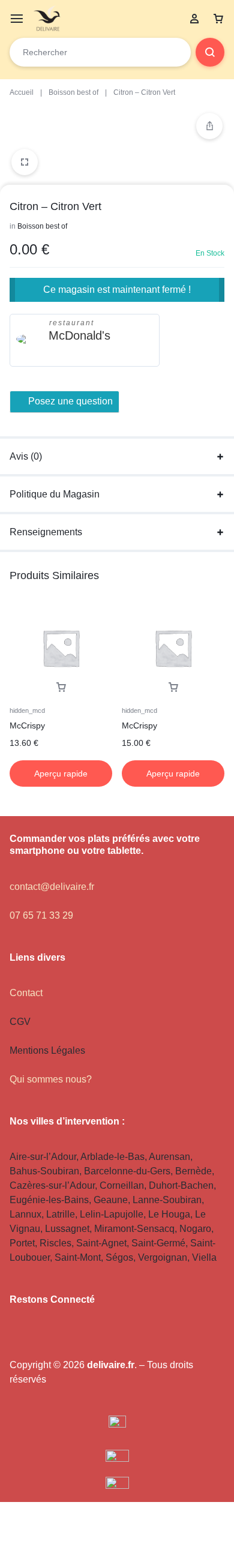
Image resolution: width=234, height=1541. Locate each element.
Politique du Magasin (55, 494)
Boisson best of (73, 92)
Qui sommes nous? (51, 1079)
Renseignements (46, 532)
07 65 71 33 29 (41, 915)
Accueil (22, 92)
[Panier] (218, 19)
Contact (26, 993)
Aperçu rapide (61, 773)
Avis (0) (26, 456)
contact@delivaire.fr (52, 887)
